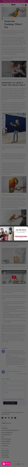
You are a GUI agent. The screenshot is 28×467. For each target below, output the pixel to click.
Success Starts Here (21, 236)
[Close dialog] (27, 227)
